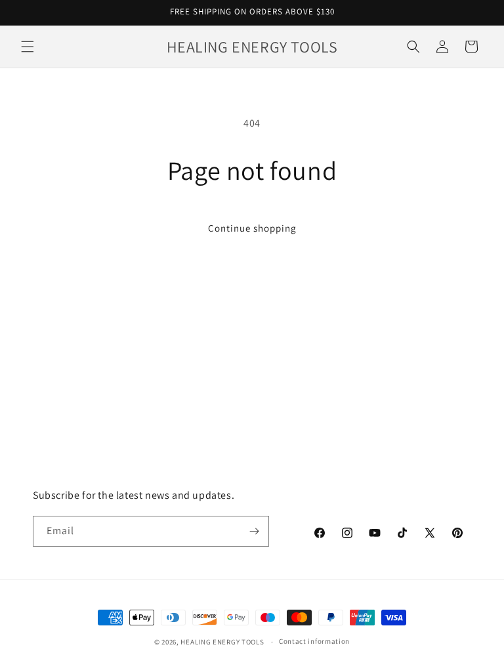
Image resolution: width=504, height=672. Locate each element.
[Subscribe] (254, 531)
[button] (27, 46)
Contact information (314, 641)
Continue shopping (252, 228)
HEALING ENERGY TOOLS (222, 641)
